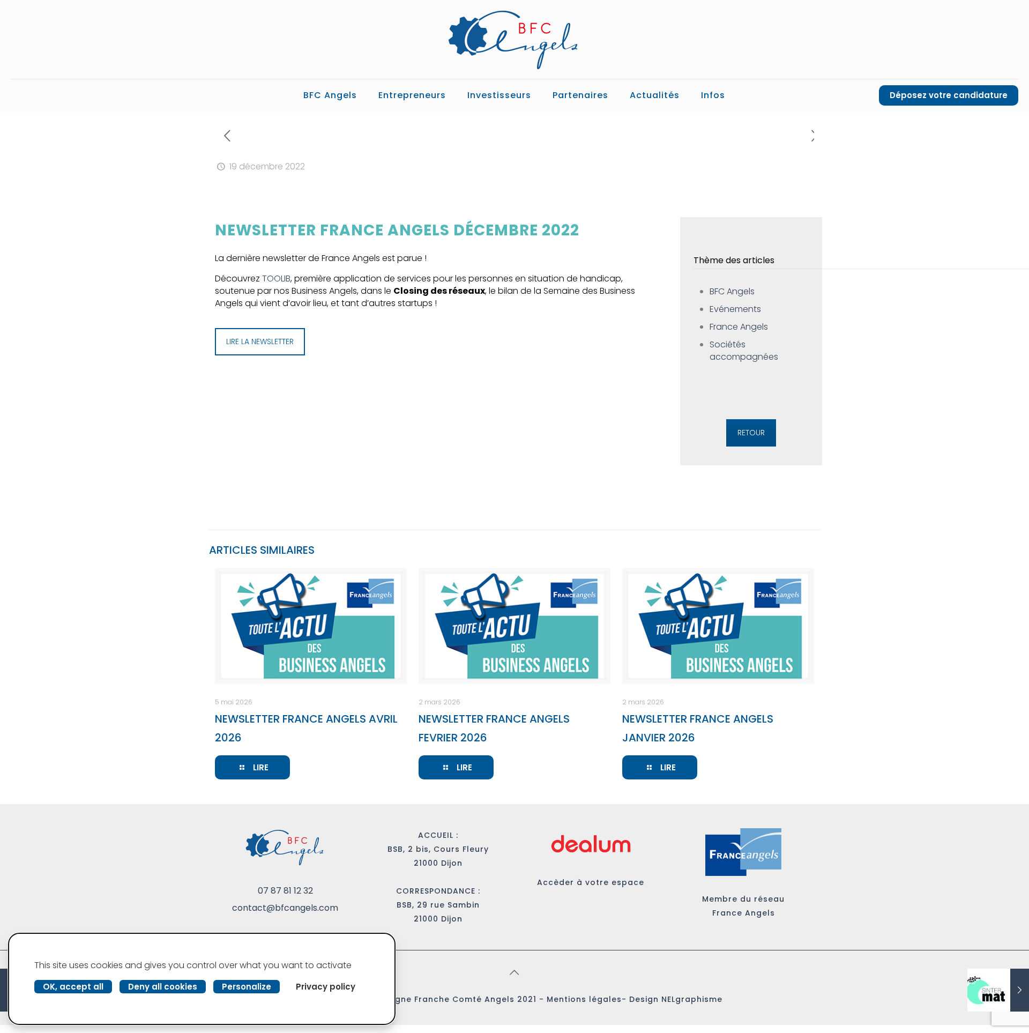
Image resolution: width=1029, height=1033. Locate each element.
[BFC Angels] (514, 39)
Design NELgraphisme (675, 999)
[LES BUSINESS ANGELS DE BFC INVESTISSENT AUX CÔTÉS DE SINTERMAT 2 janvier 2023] (998, 990)
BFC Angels (732, 291)
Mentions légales (584, 999)
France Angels (739, 327)
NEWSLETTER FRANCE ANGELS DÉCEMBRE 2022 (397, 230)
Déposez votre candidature (949, 95)
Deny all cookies (162, 986)
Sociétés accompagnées (744, 350)
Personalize (246, 986)
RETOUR (751, 432)
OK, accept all (73, 986)
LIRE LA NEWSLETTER (260, 341)
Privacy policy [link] (325, 986)
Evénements (735, 309)
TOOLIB (276, 278)
